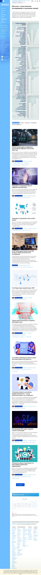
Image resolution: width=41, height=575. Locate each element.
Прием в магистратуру (19, 537)
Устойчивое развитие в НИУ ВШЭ (13, 533)
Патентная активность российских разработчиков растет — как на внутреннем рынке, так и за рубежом (22, 393)
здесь (21, 571)
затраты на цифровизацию (16, 164)
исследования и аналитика (32, 195)
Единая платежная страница (13, 566)
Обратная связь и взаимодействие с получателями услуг (19, 553)
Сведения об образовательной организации (14, 558)
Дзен (3, 51)
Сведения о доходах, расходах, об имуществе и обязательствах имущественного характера (14, 553)
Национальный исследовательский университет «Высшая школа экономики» (23, 523)
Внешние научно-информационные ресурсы (25, 545)
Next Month (36, 499)
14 (29, 504)
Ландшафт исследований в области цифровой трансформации (22, 186)
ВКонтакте (4, 50)
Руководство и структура (14, 530)
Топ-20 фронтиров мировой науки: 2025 (23, 288)
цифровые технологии (24, 164)
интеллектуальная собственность (26, 369)
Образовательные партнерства (20, 550)
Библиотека (30, 528)
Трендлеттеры (3, 33)
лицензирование (14, 371)
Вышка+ (18, 535)
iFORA (29, 265)
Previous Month (12, 499)
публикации (30, 161)
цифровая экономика (15, 478)
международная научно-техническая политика (18, 336)
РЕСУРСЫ (30, 527)
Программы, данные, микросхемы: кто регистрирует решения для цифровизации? (23, 464)
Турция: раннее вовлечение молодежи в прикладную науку (23, 321)
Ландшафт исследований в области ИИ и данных (23, 219)
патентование (23, 408)
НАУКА (24, 527)
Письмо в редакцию (5, 60)
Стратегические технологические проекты (27, 267)
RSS (3, 54)
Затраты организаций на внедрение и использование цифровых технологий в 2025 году (23, 148)
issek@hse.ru (4, 38)
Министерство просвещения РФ (36, 535)
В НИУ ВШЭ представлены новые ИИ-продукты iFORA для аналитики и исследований (23, 252)
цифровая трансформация (26, 197)
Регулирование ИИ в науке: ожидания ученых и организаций (22, 429)
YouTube (3, 52)
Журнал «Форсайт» (4, 29)
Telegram (3, 48)
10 (15, 504)
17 (15, 505)
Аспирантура (19, 539)
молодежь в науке (28, 336)
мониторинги (25, 161)
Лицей (18, 528)
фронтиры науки (24, 299)
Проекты (2, 16)
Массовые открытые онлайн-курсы (36, 539)
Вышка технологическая (16, 267)
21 (29, 505)
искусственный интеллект (26, 230)
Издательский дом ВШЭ (30, 530)
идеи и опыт (25, 333)
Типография (30, 535)
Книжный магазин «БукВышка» (30, 533)
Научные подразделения (25, 529)
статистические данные (16, 369)
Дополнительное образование (19, 541)
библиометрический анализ (16, 197)
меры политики (32, 442)
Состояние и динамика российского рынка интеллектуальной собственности (24, 358)
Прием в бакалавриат (19, 534)
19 (22, 505)
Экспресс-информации (4, 27)
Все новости (20, 484)
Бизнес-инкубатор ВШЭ (18, 547)
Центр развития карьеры (18, 543)
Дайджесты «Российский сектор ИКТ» (5, 31)
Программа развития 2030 (23, 265)
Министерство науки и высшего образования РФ (36, 531)
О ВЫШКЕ (14, 527)
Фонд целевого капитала (13, 545)
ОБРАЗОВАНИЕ (20, 527)
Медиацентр (30, 536)
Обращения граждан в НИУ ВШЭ (14, 542)
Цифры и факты (14, 528)
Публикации (3, 10)
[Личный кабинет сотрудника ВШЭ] (37, 1)
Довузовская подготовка (19, 530)
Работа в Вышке (14, 568)
